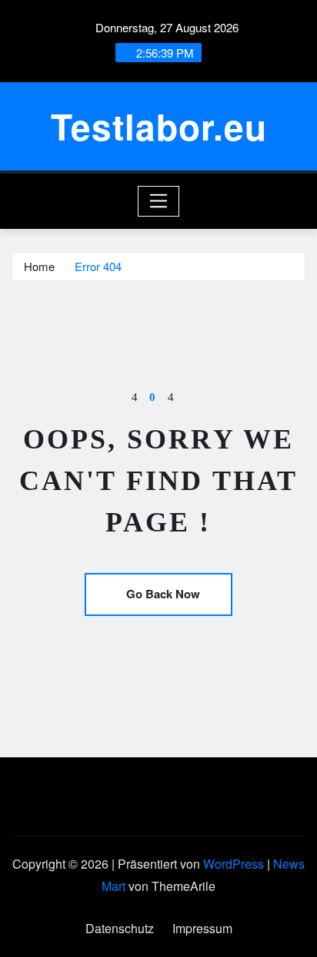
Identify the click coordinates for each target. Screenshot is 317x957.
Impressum (202, 928)
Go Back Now (163, 593)
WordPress (233, 864)
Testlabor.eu (159, 126)
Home (39, 266)
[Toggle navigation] (159, 201)
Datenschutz (119, 928)
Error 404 (98, 266)
